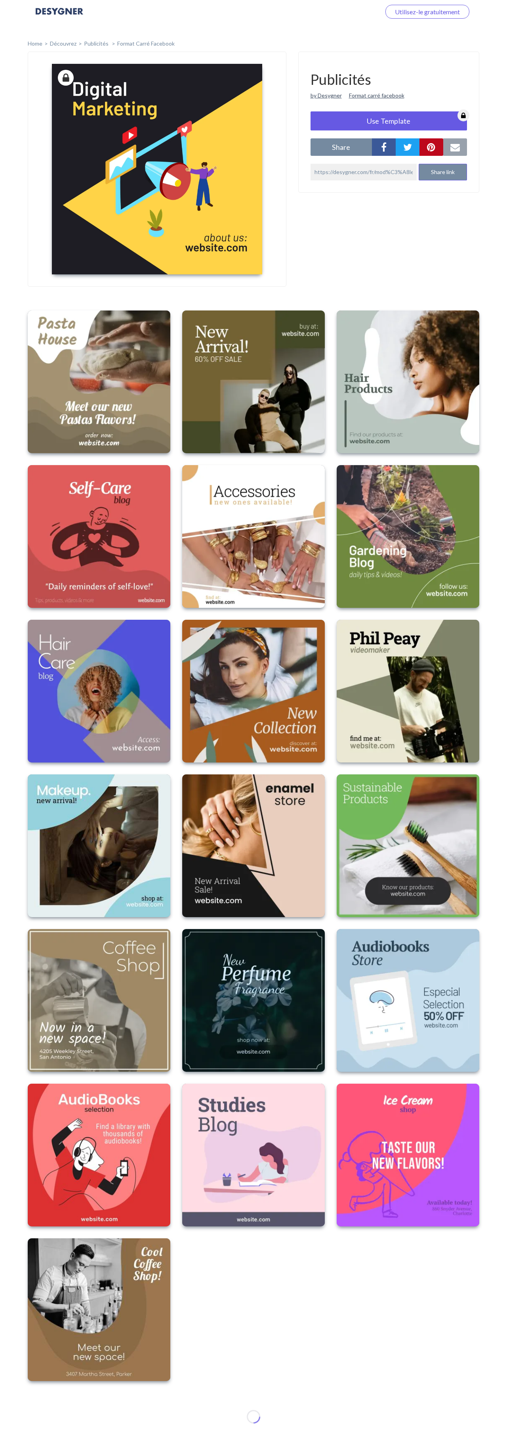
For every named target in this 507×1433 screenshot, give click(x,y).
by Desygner (326, 95)
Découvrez (63, 43)
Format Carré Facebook (146, 43)
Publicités (97, 43)
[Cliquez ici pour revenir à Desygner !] (59, 17)
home (35, 43)
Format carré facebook (376, 95)
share (341, 147)
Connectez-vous (349, 11)
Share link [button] (443, 172)
